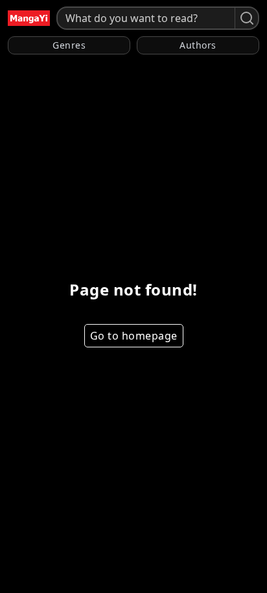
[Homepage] (29, 18)
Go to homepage (134, 336)
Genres (69, 45)
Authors (198, 45)
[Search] (246, 18)
